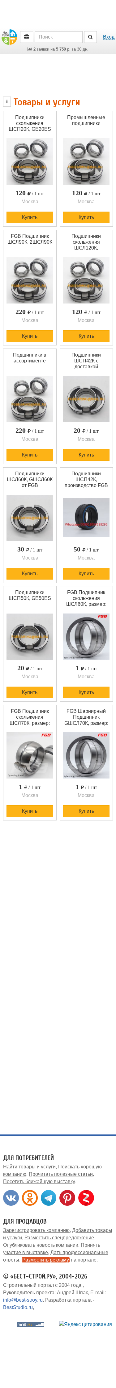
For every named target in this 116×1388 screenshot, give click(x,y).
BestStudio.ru (18, 1307)
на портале (59, 1259)
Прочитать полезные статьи (61, 1174)
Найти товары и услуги (29, 1166)
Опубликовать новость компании (40, 1245)
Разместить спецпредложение (59, 1237)
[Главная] (9, 36)
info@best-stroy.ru (23, 1300)
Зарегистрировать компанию (36, 1230)
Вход (108, 36)
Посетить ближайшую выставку (39, 1181)
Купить (29, 217)
